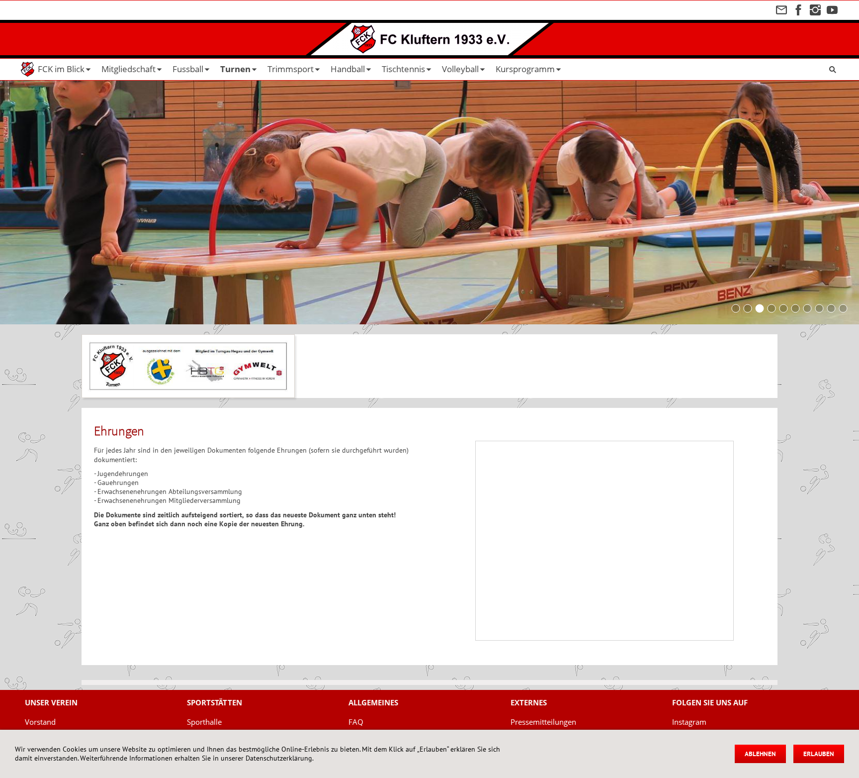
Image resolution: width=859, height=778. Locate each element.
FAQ (355, 722)
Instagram (689, 722)
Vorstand (40, 722)
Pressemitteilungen (543, 722)
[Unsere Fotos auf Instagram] (815, 10)
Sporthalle (204, 722)
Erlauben (818, 754)
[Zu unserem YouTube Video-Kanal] (832, 10)
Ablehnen (760, 754)
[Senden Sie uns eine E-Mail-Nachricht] (781, 10)
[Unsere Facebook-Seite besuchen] (798, 10)
